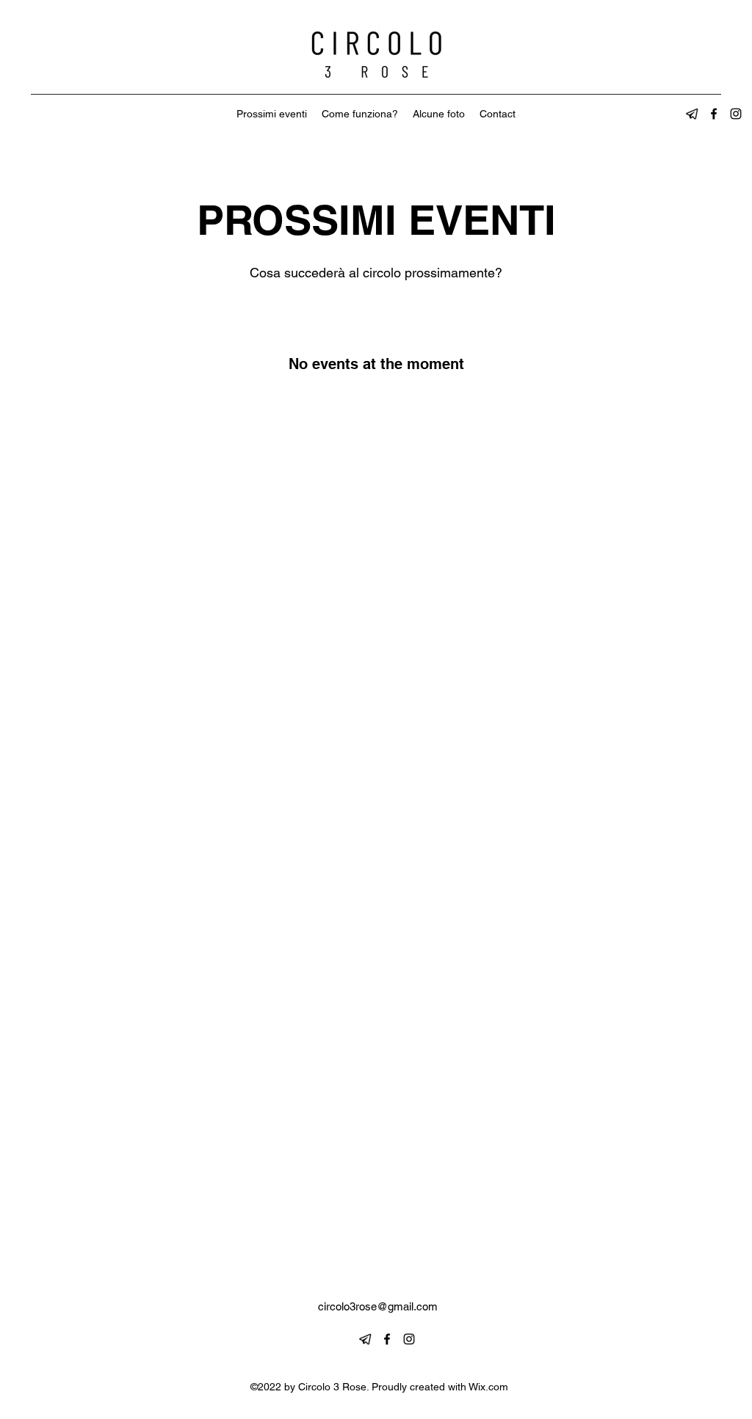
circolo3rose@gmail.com (378, 1306)
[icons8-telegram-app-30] (691, 113)
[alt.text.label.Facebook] (713, 113)
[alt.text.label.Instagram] (735, 113)
